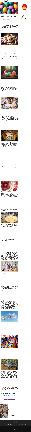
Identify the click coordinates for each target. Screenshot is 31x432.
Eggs (10, 395)
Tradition (15, 395)
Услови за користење (17, 424)
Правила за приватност (23, 424)
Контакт (8, 424)
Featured (12, 395)
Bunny (6, 395)
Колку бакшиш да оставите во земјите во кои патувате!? (8, 393)
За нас (5, 424)
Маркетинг (11, 424)
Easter (8, 395)
